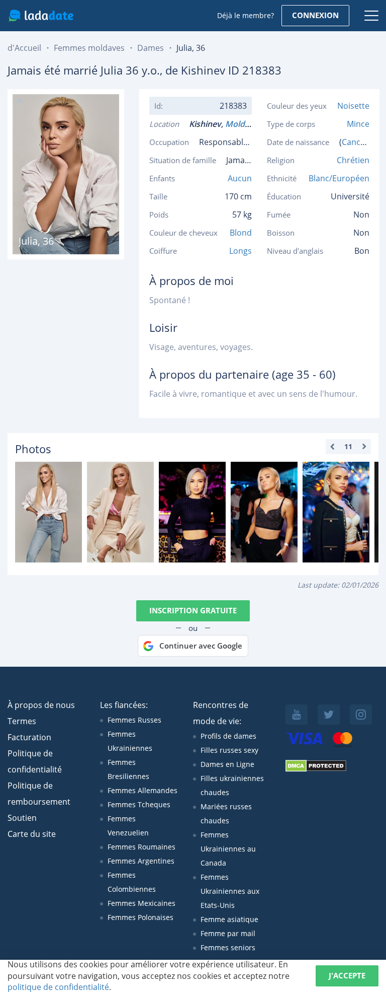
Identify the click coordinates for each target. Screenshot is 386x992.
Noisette (353, 105)
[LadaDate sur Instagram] (361, 714)
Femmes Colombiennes (132, 882)
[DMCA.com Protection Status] (315, 769)
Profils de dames (228, 736)
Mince (358, 123)
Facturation (29, 737)
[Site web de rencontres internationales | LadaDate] (41, 15)
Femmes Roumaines (141, 847)
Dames (150, 47)
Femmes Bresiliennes (128, 769)
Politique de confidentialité (35, 761)
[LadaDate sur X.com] (329, 714)
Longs (240, 250)
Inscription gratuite (193, 610)
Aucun (240, 178)
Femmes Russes (134, 720)
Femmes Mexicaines (141, 903)
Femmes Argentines (141, 861)
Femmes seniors (228, 947)
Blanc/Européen (339, 178)
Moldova (244, 123)
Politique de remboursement (39, 793)
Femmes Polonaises (140, 917)
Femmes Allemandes (142, 790)
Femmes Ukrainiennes (130, 741)
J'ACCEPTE (347, 975)
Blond (241, 232)
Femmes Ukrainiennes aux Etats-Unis (230, 891)
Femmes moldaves (89, 47)
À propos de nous (41, 705)
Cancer (355, 142)
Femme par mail (228, 933)
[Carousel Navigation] (348, 446)
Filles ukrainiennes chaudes (232, 785)
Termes (22, 721)
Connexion (315, 15)
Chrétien (353, 160)
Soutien (22, 817)
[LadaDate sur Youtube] (296, 714)
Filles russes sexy (229, 750)
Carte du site (32, 833)
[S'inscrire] (48, 512)
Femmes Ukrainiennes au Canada (228, 849)
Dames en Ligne (227, 764)
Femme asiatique (229, 919)
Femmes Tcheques (139, 804)
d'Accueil (24, 47)
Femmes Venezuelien (128, 825)
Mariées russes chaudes (226, 813)
